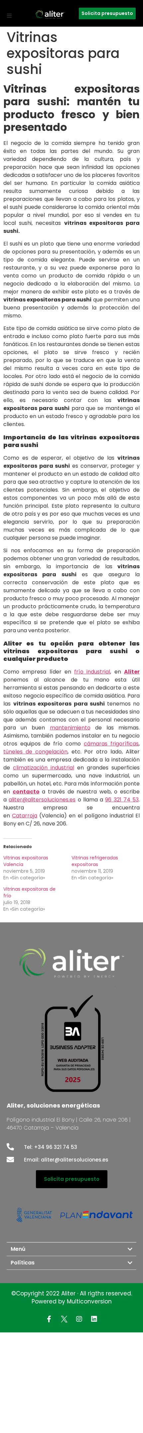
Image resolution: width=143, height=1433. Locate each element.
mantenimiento (70, 727)
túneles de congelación (35, 751)
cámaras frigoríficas (111, 743)
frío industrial (92, 672)
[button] (9, 16)
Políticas (23, 1262)
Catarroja (24, 815)
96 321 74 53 (122, 799)
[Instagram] (79, 1319)
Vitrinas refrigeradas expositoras (95, 861)
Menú (18, 1249)
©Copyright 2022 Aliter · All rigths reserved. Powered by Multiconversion (71, 1297)
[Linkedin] (94, 1319)
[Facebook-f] (49, 1319)
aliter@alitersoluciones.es (42, 799)
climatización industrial (43, 767)
